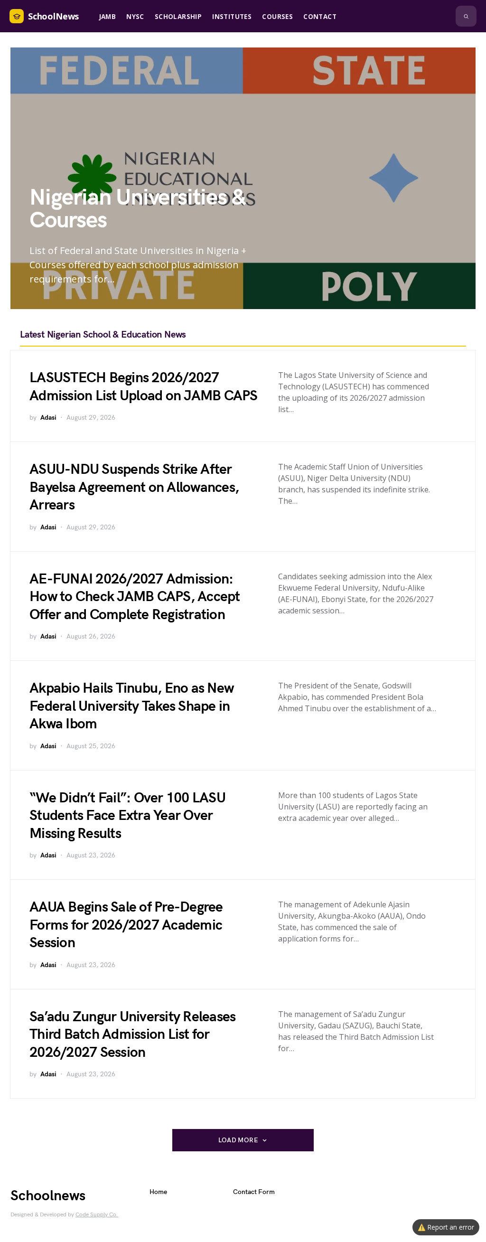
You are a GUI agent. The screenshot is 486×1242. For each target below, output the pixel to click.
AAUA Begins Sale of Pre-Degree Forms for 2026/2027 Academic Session (126, 925)
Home (158, 1192)
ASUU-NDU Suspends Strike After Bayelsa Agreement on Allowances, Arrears (134, 487)
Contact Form (254, 1192)
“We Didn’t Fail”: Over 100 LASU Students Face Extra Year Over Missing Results (127, 816)
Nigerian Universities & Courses (136, 209)
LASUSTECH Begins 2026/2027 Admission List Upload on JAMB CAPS (143, 387)
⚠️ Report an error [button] (446, 1227)
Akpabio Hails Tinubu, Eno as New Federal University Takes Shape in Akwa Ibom (131, 706)
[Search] (466, 16)
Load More (238, 1140)
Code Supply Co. (96, 1214)
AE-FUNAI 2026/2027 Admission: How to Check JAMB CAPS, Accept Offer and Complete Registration (134, 597)
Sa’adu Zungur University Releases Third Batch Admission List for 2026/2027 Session (132, 1034)
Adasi (48, 418)
